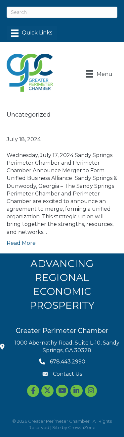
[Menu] (32, 33)
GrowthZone (82, 427)
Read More (21, 243)
